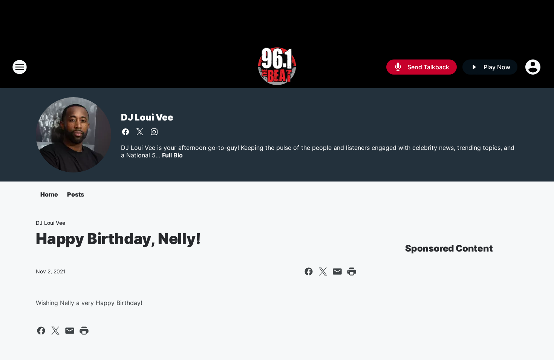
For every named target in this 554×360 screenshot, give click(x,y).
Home (49, 194)
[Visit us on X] (139, 131)
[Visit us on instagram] (154, 131)
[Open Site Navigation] (19, 67)
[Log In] (533, 67)
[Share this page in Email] (337, 271)
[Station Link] (277, 67)
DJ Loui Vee (147, 117)
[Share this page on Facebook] (308, 271)
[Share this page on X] (323, 271)
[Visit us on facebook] (125, 131)
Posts (75, 194)
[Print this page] (351, 271)
